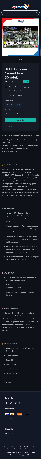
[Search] (36, 13)
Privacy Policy (23, 452)
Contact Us (9, 433)
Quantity (7, 110)
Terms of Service (11, 452)
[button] (2, 5)
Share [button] (10, 126)
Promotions (9, 100)
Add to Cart (20, 120)
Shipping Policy (25, 455)
